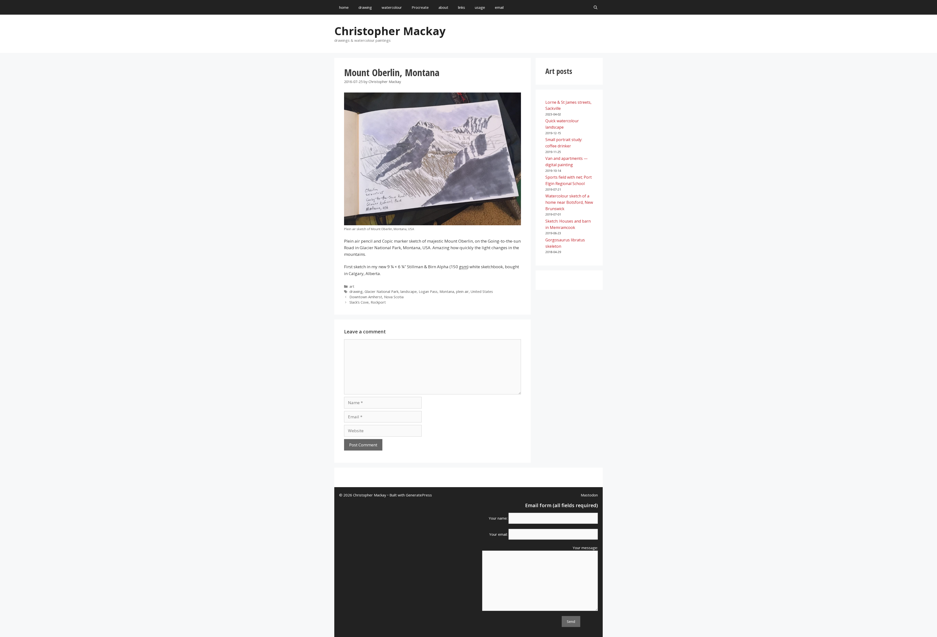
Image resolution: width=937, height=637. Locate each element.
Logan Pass (428, 291)
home (344, 7)
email (499, 7)
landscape (408, 291)
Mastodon (589, 495)
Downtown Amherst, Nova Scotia (376, 297)
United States (482, 291)
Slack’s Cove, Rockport (367, 302)
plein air (462, 291)
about (443, 7)
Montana (446, 291)
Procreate (420, 7)
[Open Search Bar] (595, 7)
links (461, 7)
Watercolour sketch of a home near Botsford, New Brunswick (569, 202)
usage (480, 7)
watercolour (392, 7)
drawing (365, 7)
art (351, 286)
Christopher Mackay (390, 30)
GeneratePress (419, 495)
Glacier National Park (381, 291)
